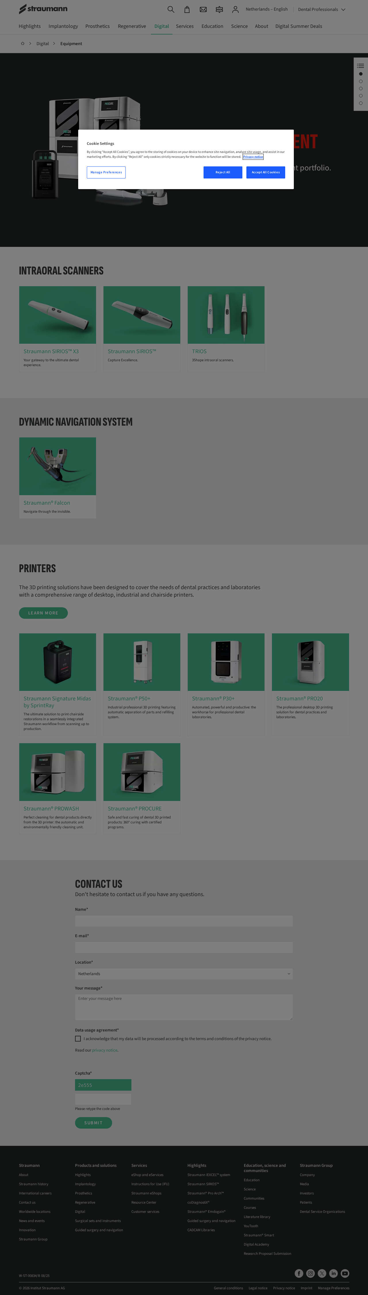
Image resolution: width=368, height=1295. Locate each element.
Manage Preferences (106, 172)
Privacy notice (253, 156)
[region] (186, 159)
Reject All (223, 172)
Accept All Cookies (266, 172)
